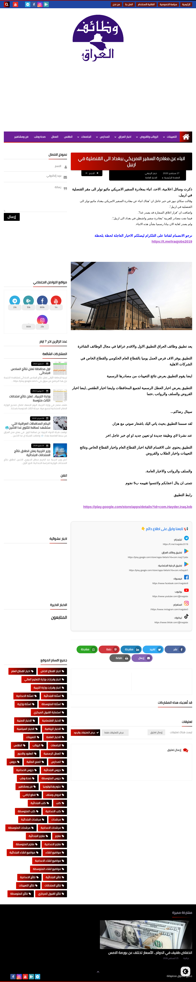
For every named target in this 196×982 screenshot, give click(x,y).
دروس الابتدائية (52, 770)
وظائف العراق (155, 976)
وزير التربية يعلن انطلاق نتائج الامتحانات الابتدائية (32, 453)
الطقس (68, 136)
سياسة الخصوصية (168, 4)
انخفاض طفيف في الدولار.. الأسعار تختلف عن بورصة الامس (150, 952)
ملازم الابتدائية (37, 835)
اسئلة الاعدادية (24, 695)
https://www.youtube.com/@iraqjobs (170, 596)
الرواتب (36, 745)
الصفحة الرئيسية (172, 178)
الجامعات (86, 136)
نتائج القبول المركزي (49, 893)
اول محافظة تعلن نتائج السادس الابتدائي (30, 371)
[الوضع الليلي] (185, 971)
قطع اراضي (29, 794)
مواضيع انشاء (53, 852)
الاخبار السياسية (25, 728)
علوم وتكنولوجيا (52, 786)
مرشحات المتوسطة (19, 827)
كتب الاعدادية (53, 811)
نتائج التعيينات (26, 885)
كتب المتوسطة (26, 811)
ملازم (58, 835)
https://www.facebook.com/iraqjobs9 (170, 583)
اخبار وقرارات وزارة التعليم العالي (42, 679)
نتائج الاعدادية (27, 877)
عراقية (186, 958)
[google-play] (46, 4)
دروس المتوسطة (51, 778)
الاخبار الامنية (24, 720)
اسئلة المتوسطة (51, 704)
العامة (69, 147)
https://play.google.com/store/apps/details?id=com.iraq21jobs (158, 557)
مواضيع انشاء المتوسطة (47, 868)
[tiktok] (21, 4)
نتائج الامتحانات (53, 885)
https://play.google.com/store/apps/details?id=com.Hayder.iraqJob (137, 507)
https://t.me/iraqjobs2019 (172, 241)
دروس (13, 761)
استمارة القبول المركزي (47, 712)
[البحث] (7, 4)
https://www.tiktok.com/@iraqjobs (171, 622)
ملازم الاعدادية (53, 844)
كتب (58, 802)
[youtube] (15, 4)
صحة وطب (40, 136)
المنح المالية (34, 761)
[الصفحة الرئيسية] (186, 136)
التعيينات (172, 136)
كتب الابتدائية (38, 802)
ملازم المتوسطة (25, 844)
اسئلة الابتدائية (52, 695)
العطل (54, 136)
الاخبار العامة (151, 178)
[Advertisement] (98, 99)
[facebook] (34, 4)
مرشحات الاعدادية (51, 827)
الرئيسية (186, 4)
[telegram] (27, 4)
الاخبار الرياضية (53, 728)
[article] (103, 682)
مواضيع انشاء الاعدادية (48, 860)
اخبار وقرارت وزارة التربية (47, 687)
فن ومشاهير (21, 136)
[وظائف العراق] (98, 40)
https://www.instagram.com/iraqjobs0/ (169, 609)
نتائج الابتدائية (53, 877)
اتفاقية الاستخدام (146, 4)
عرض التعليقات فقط (114, 732)
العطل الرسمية (52, 753)
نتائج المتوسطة (19, 893)
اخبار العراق (124, 136)
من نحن (116, 4)
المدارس (105, 136)
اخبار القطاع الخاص (51, 671)
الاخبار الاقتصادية (51, 720)
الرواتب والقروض (149, 136)
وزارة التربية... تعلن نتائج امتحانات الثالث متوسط (29, 398)
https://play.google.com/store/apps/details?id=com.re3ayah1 (158, 570)
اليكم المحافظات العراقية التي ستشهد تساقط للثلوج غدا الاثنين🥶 (27, 425)
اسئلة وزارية (24, 704)
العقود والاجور (25, 753)
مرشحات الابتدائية (31, 819)
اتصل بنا (129, 4)
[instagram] (40, 4)
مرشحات (56, 819)
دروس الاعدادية (24, 770)
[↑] (98, 972)
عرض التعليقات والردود (84, 732)
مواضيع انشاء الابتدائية (22, 852)
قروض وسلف (53, 794)
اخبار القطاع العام (20, 671)
